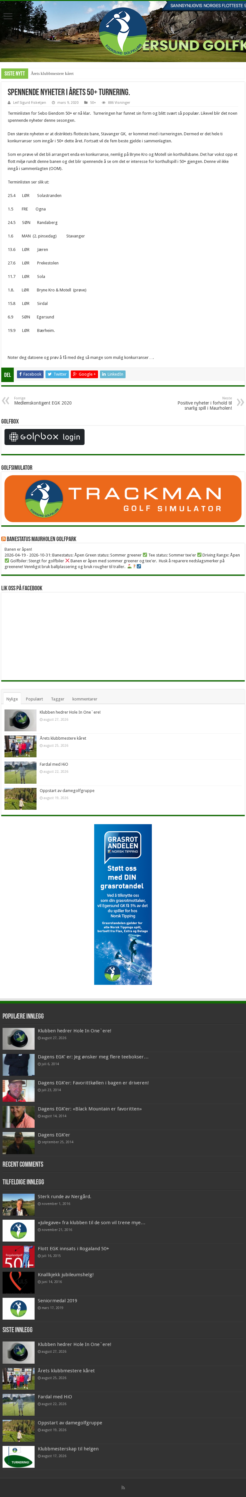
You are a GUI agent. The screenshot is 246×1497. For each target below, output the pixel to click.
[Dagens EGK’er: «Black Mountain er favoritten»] (19, 1117)
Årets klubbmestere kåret (52, 73)
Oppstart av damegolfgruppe (67, 790)
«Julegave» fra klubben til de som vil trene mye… (91, 1222)
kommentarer (84, 699)
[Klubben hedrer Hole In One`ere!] (19, 1039)
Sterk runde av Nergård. (64, 1196)
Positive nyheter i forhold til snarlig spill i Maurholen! (204, 403)
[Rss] (123, 1488)
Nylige (12, 699)
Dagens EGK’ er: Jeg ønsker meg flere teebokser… (93, 1057)
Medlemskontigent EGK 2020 (43, 400)
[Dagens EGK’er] (19, 1143)
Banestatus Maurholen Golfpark (41, 539)
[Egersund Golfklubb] (123, 30)
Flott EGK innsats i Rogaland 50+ (73, 1249)
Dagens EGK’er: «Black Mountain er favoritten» (90, 1109)
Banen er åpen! (18, 549)
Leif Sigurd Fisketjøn (29, 103)
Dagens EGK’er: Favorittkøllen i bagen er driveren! (93, 1083)
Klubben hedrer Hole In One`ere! (70, 712)
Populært (34, 699)
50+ (93, 103)
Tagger (57, 699)
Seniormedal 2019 (57, 1301)
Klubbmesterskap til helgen (68, 1449)
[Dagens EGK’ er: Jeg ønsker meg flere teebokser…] (19, 1065)
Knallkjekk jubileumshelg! (66, 1275)
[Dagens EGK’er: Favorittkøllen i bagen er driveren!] (19, 1091)
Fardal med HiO (54, 764)
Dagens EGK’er (54, 1135)
